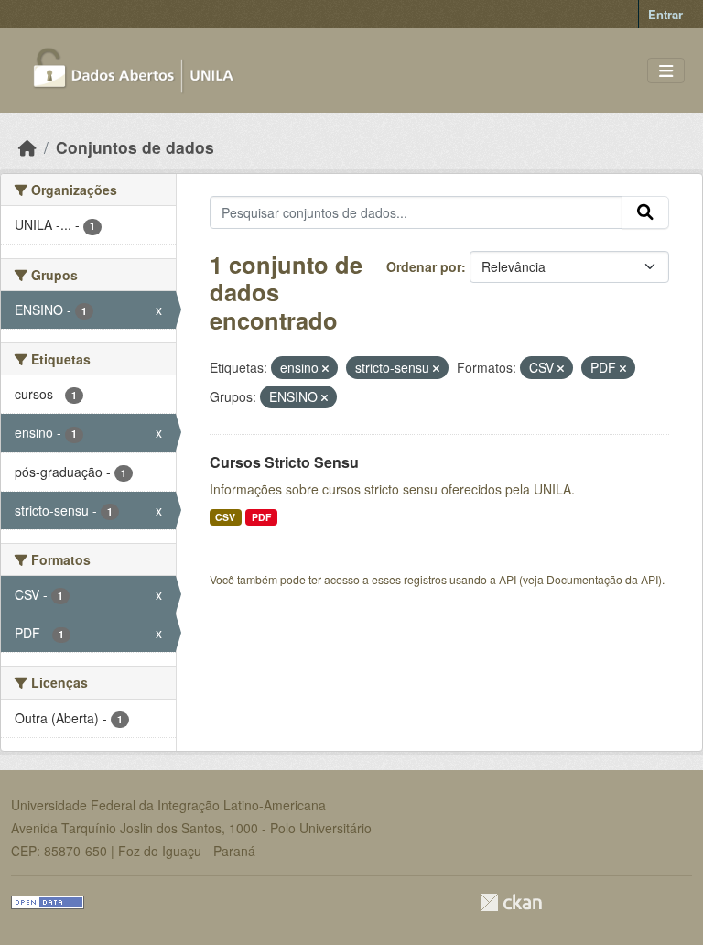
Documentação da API (602, 579)
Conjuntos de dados (135, 147)
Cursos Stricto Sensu (284, 461)
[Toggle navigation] (666, 71)
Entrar (665, 14)
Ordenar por (423, 266)
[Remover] (325, 368)
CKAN (511, 902)
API (507, 579)
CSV (225, 517)
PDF (261, 517)
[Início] (27, 147)
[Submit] (645, 212)
